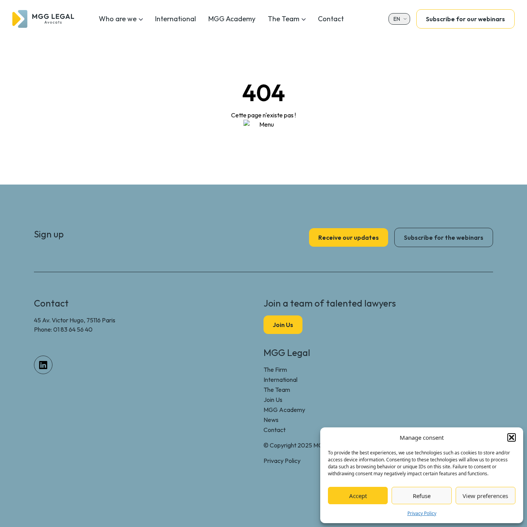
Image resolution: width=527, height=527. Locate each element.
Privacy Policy (421, 513)
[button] (511, 437)
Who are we (118, 18)
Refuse (422, 496)
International (175, 18)
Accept (358, 496)
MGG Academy (231, 18)
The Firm (275, 369)
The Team (283, 18)
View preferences (485, 496)
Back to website (263, 141)
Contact (331, 18)
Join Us (273, 399)
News (271, 420)
